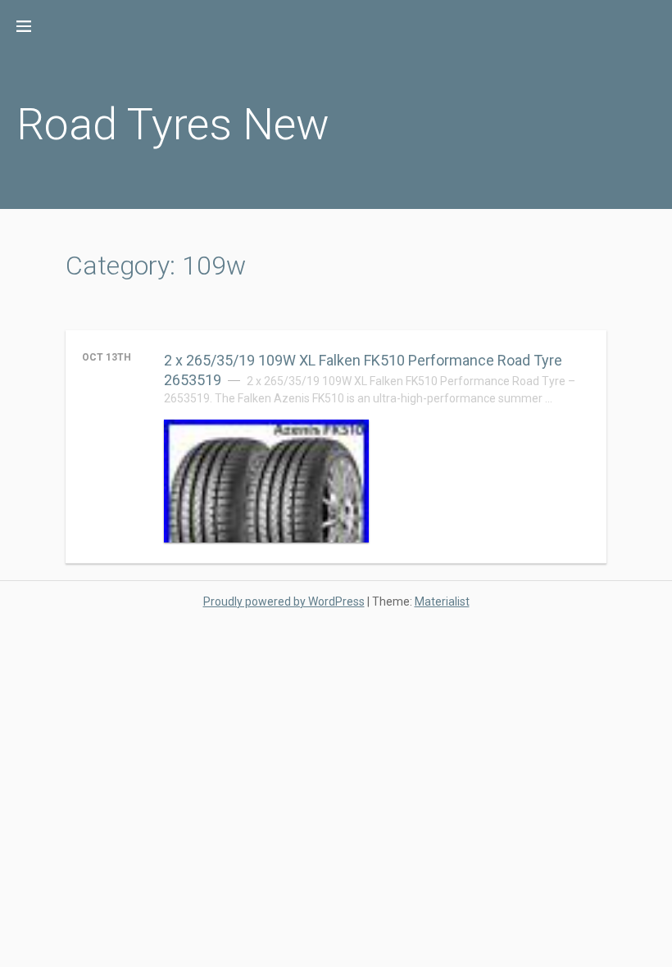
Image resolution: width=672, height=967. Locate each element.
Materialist (442, 601)
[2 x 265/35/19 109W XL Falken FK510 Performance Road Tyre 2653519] (266, 481)
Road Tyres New (172, 124)
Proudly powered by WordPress (284, 601)
